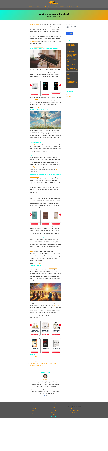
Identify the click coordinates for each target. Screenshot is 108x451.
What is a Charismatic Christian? (37, 365)
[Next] (60, 85)
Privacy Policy (74, 408)
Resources (33, 412)
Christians (36, 144)
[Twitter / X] (46, 395)
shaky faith (56, 305)
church (36, 99)
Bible (38, 6)
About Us (34, 408)
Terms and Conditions (74, 410)
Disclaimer (74, 412)
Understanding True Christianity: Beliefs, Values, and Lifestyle (43, 363)
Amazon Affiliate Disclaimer (74, 414)
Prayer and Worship (59, 6)
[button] (83, 6)
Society (50, 6)
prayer (31, 100)
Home (33, 406)
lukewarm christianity (38, 47)
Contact (33, 410)
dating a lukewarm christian (40, 107)
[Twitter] (56, 417)
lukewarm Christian (43, 160)
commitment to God (53, 268)
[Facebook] (44, 395)
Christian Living (70, 6)
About (77, 6)
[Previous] (31, 85)
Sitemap (33, 413)
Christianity (32, 6)
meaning (31, 201)
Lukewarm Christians (34, 177)
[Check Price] (32, 95)
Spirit (33, 166)
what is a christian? (38, 263)
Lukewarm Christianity (34, 24)
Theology (44, 6)
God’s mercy (57, 169)
